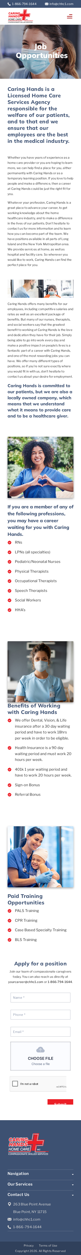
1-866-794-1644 (24, 4)
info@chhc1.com (61, 4)
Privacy (29, 1245)
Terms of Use (48, 1245)
